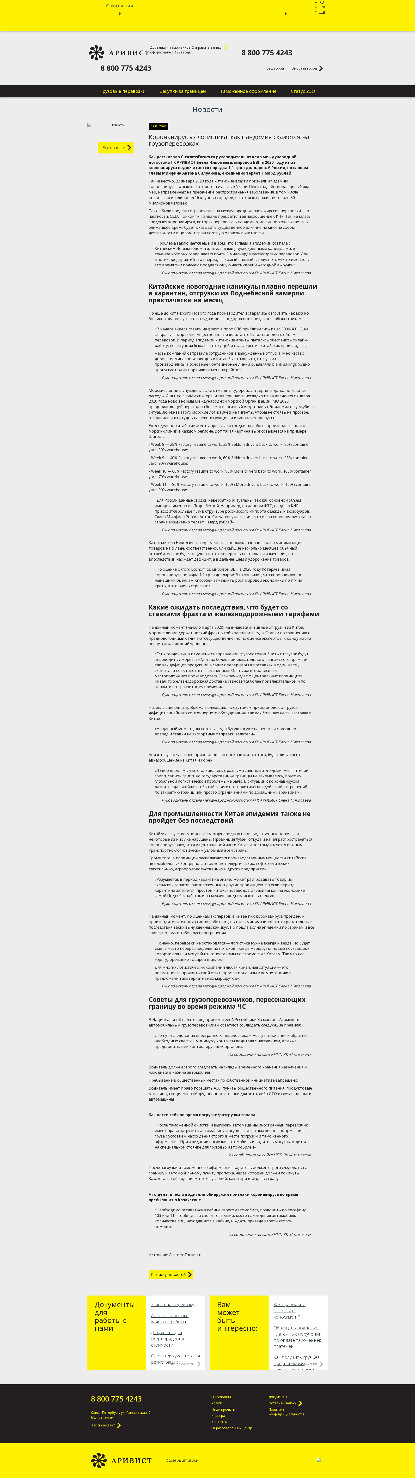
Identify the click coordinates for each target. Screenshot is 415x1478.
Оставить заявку (282, 1403)
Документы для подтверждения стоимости (167, 1339)
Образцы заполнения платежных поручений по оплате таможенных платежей (298, 1337)
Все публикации (304, 1364)
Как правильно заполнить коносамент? (289, 1311)
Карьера (285, 6)
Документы (278, 1397)
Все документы (182, 1364)
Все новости (114, 147)
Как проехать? (103, 1425)
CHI (322, 12)
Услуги (216, 1403)
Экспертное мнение (240, 13)
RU (321, 2)
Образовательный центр (231, 1428)
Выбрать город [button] (304, 68)
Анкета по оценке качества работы (170, 1319)
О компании (119, 6)
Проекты (194, 13)
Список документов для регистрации (175, 1359)
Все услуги (158, 13)
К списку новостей (168, 1274)
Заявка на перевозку (172, 1304)
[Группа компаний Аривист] (119, 52)
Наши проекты (223, 1409)
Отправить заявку (206, 47)
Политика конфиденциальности (286, 1411)
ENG (322, 7)
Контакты (207, 25)
